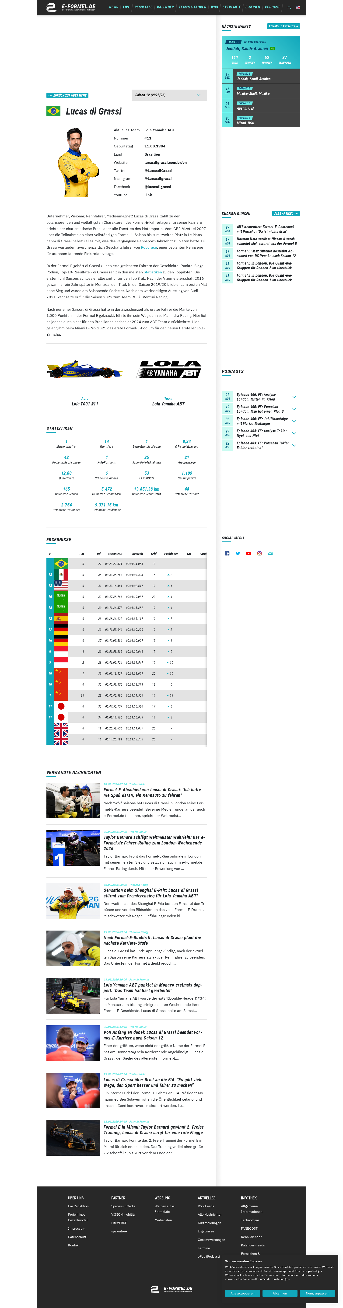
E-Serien (252, 7)
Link (148, 194)
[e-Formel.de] (70, 7)
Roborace (149, 247)
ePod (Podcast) (209, 1256)
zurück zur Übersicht (69, 95)
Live (126, 7)
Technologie (250, 1220)
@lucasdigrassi (157, 186)
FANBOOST (249, 1228)
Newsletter (270, 553)
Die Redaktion (78, 1206)
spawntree (119, 1231)
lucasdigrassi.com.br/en (165, 162)
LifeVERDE (119, 1223)
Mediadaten (163, 1220)
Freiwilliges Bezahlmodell (78, 1217)
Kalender (165, 7)
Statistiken (153, 272)
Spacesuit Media (123, 1206)
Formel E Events (281, 26)
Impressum (76, 1228)
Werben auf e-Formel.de (165, 1209)
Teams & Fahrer (192, 7)
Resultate (143, 7)
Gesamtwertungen (211, 1240)
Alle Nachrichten (210, 1214)
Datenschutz (77, 1237)
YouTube (248, 553)
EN (298, 7)
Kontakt (74, 1245)
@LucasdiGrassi (158, 170)
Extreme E (232, 7)
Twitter (238, 553)
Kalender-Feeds (253, 1245)
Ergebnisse (206, 1231)
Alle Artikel (283, 213)
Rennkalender (251, 1237)
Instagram (259, 553)
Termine (204, 1248)
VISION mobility (123, 1214)
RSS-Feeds (206, 1206)
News (113, 7)
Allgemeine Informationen (251, 1209)
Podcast (272, 7)
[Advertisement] (126, 47)
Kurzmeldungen (209, 1223)
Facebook (227, 553)
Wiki (214, 7)
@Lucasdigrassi (158, 178)
